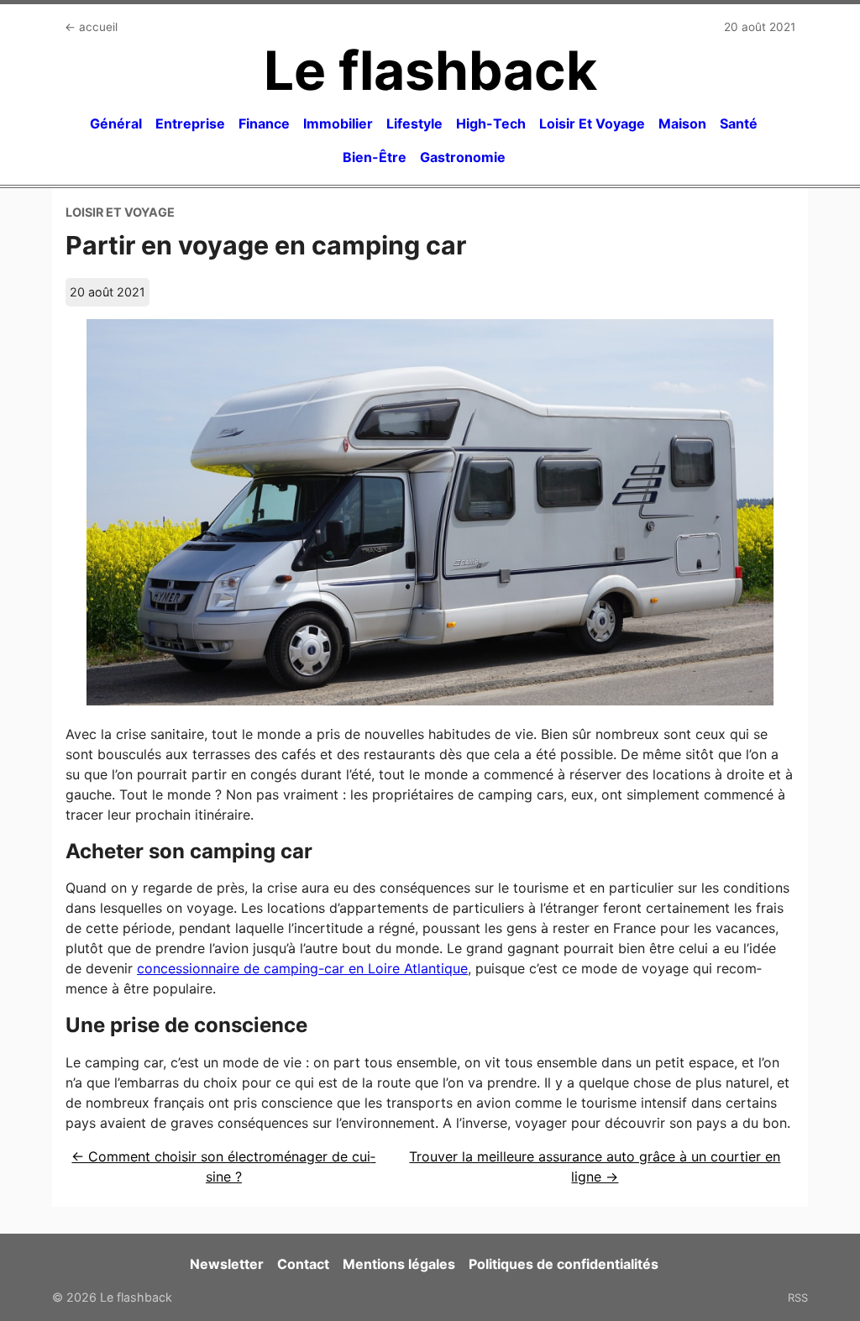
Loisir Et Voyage (592, 123)
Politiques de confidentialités (563, 1263)
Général (116, 123)
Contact (303, 1263)
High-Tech (491, 123)
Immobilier (338, 123)
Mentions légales (399, 1263)
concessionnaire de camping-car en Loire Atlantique (302, 968)
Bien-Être (374, 157)
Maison (682, 123)
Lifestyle (414, 123)
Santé (739, 123)
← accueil (91, 27)
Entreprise (190, 123)
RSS (798, 1297)
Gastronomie (463, 157)
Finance (264, 123)
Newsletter (227, 1263)
